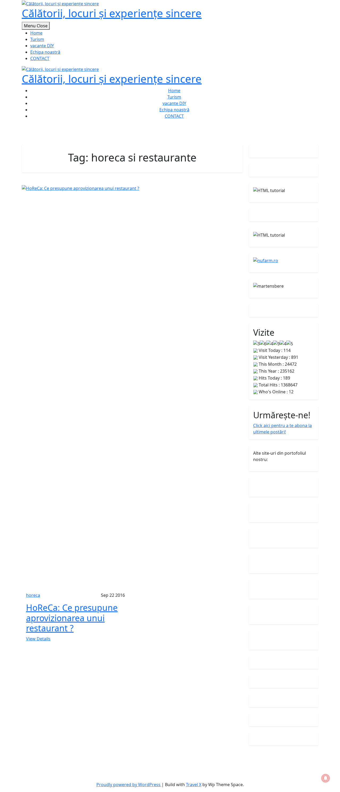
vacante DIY (42, 46)
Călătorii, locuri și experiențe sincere (112, 13)
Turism (37, 39)
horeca (33, 595)
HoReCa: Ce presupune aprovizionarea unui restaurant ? (72, 618)
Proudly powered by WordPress (129, 784)
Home (36, 33)
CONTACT (39, 58)
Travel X (193, 784)
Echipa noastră (45, 52)
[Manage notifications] (325, 778)
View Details (38, 639)
